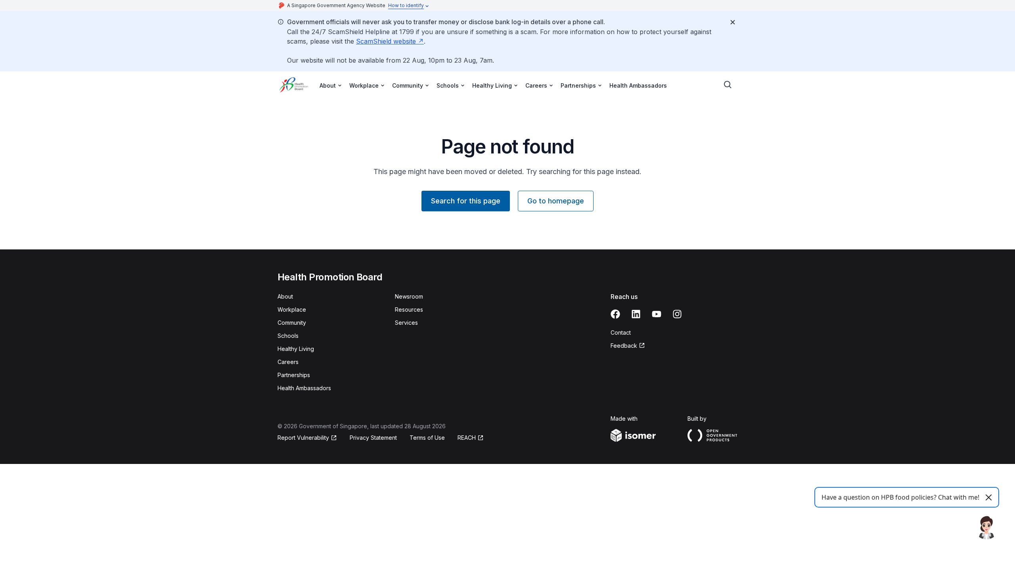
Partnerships (294, 375)
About (285, 296)
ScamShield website (390, 41)
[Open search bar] (727, 84)
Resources (409, 309)
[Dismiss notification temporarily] (732, 22)
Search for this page (465, 201)
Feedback (628, 346)
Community (292, 322)
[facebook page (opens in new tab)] (615, 314)
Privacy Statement (373, 437)
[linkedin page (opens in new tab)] (636, 314)
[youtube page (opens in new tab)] (656, 314)
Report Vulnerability (303, 438)
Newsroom (409, 296)
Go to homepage (555, 201)
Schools (288, 335)
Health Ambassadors (638, 85)
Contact (621, 332)
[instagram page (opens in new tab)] (677, 314)
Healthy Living (296, 348)
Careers (288, 361)
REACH (471, 438)
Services (406, 322)
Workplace (292, 309)
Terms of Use (427, 437)
